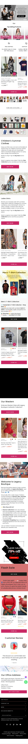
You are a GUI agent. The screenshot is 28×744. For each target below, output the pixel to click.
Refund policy (15, 733)
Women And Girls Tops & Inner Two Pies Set (8, 443)
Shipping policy (19, 735)
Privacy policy (23, 733)
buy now (10, 167)
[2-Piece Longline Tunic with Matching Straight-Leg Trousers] (9, 67)
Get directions (14, 691)
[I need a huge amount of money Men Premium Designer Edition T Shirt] (9, 337)
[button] (25, 682)
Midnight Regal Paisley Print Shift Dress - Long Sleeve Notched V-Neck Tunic (9, 254)
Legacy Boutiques (16, 313)
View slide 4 (16, 19)
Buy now (10, 223)
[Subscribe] (26, 715)
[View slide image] (14, 13)
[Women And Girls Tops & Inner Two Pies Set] (9, 428)
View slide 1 (3, 19)
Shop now (10, 412)
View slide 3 (12, 19)
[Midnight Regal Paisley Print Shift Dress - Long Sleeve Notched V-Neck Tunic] (9, 239)
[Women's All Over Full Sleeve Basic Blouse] (9, 605)
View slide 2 (7, 19)
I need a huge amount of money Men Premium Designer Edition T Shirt (8, 353)
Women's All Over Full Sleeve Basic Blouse (7, 621)
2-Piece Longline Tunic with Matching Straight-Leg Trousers (9, 81)
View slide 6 (25, 19)
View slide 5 (21, 19)
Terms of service (10, 735)
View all (14, 92)
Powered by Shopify (6, 733)
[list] (14, 47)
